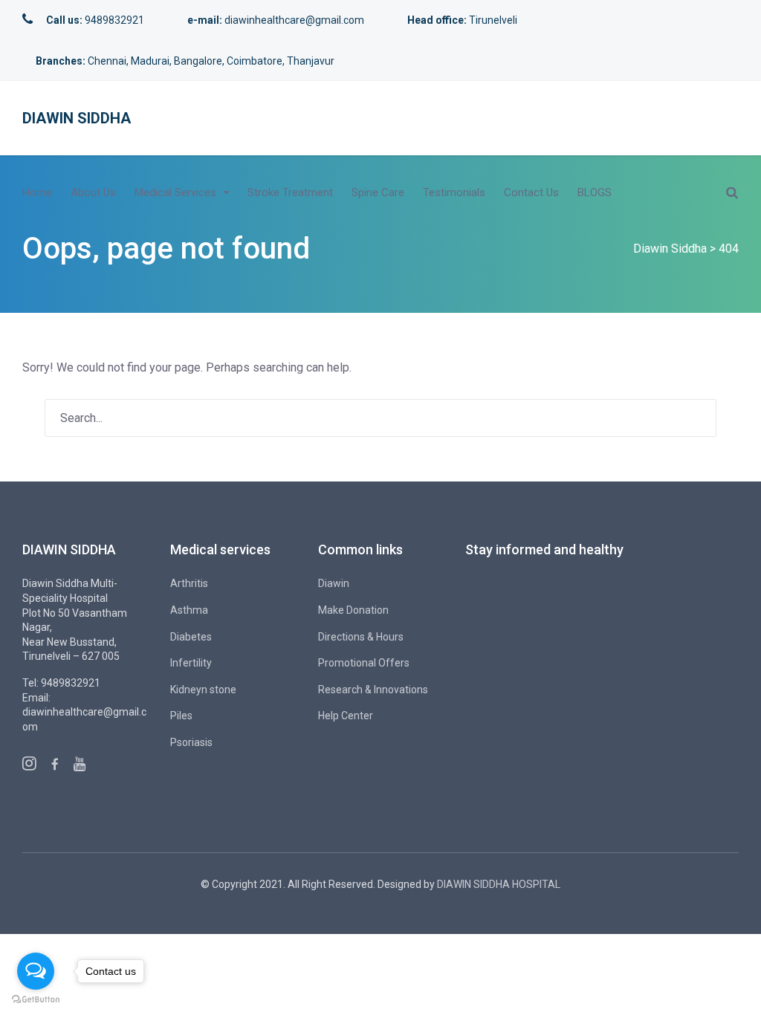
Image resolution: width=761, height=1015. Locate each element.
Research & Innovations (373, 689)
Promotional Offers (363, 663)
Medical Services (175, 192)
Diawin (333, 583)
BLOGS (594, 192)
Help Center (345, 715)
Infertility (191, 663)
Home (37, 192)
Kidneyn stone (203, 689)
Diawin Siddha (76, 118)
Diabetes (191, 637)
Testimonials (454, 192)
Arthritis (189, 583)
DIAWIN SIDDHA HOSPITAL (498, 884)
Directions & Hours (361, 637)
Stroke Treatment (290, 192)
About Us (93, 192)
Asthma (189, 610)
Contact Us (531, 192)
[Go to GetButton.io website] (35, 1000)
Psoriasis (191, 742)
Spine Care (378, 192)
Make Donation (353, 610)
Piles (181, 715)
